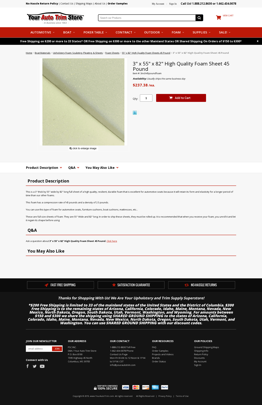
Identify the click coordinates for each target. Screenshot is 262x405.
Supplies (200, 32)
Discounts (199, 357)
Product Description (42, 167)
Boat (67, 32)
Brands (156, 357)
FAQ (154, 347)
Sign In (173, 3)
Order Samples (160, 350)
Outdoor (152, 32)
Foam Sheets (112, 52)
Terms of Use (182, 396)
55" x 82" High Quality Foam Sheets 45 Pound (146, 52)
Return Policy (201, 354)
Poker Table (93, 32)
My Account (158, 3)
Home (29, 52)
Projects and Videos (163, 354)
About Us (100, 3)
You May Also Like (100, 167)
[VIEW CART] (218, 18)
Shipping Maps (84, 3)
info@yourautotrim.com (122, 365)
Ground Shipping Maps (206, 347)
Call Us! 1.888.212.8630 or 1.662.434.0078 (208, 3)
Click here (112, 241)
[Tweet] (135, 113)
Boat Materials (42, 52)
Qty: (135, 98)
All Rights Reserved (145, 396)
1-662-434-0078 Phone (121, 350)
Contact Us (66, 3)
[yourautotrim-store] (55, 17)
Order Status (159, 361)
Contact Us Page (119, 354)
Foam (176, 32)
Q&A (72, 167)
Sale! (223, 32)
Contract (124, 32)
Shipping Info (201, 350)
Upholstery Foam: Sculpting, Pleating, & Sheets (78, 52)
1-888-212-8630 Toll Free (122, 347)
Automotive (40, 32)
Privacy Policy (165, 396)
